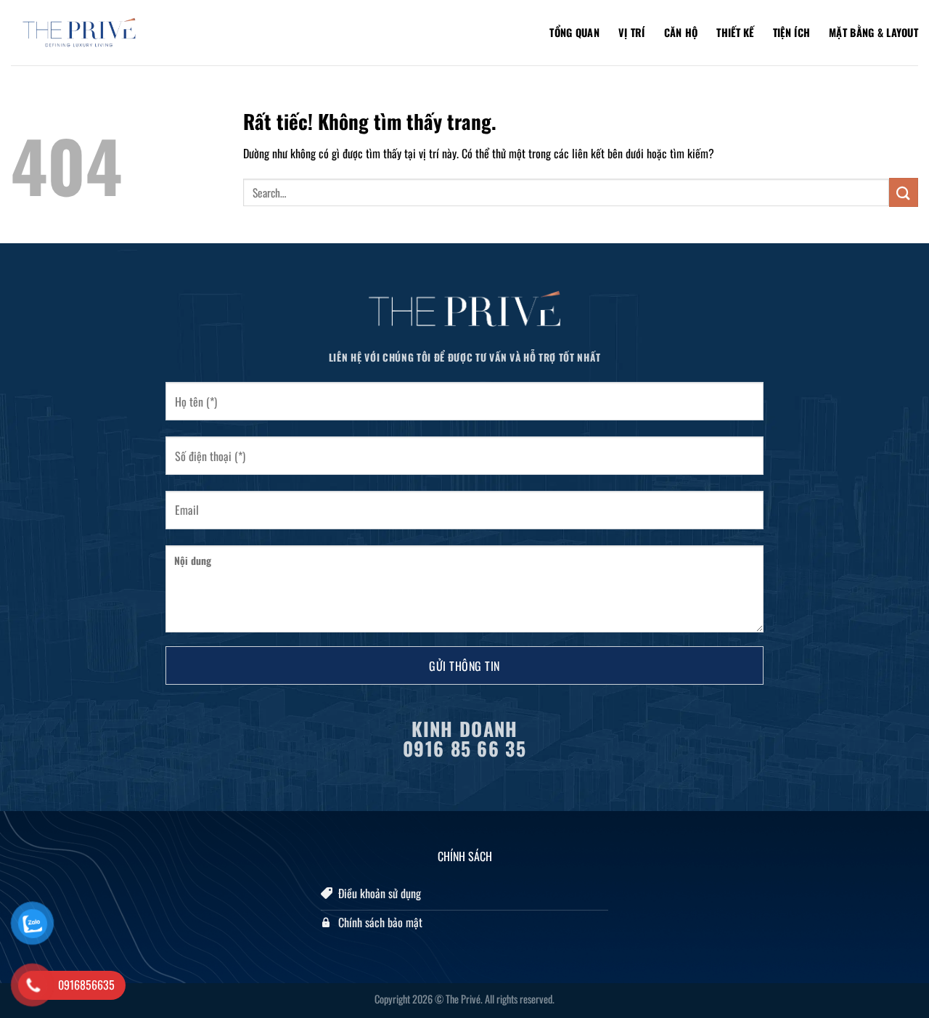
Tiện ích (791, 32)
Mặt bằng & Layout (873, 32)
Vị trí (631, 32)
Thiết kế (734, 32)
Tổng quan (574, 32)
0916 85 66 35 (464, 748)
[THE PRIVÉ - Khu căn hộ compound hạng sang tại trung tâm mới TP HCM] (83, 32)
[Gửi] (903, 192)
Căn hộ (681, 32)
